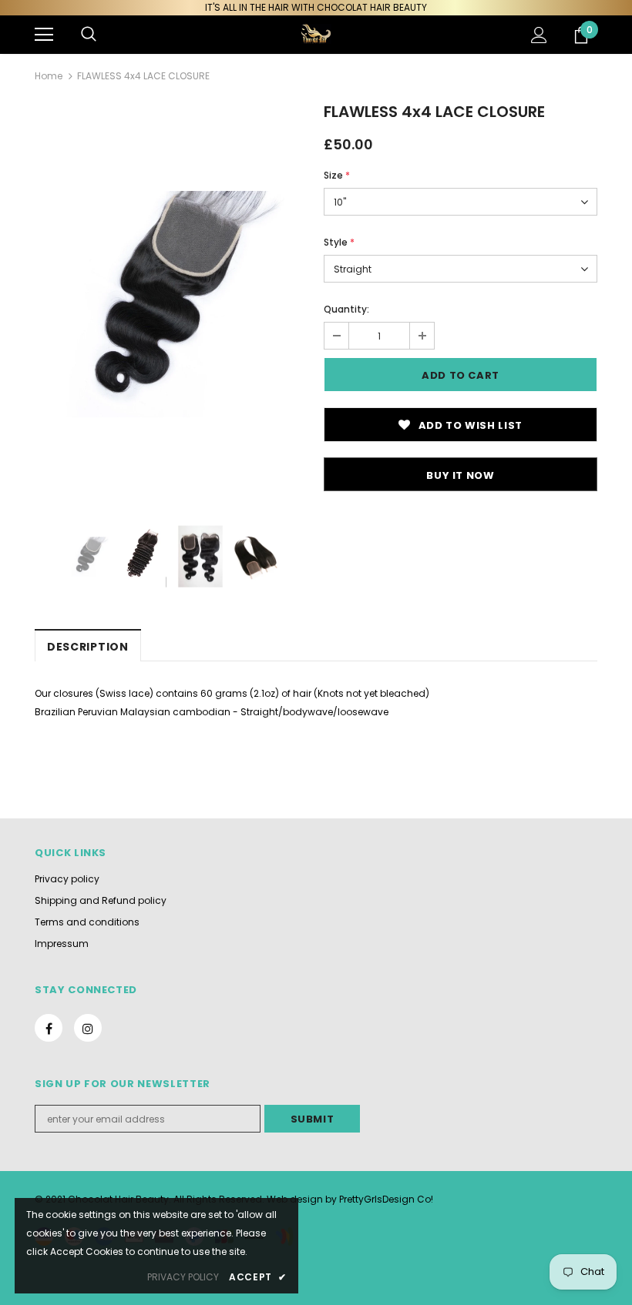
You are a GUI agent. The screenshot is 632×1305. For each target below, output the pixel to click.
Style (339, 242)
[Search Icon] (88, 34)
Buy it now (460, 475)
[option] (171, 304)
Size (337, 175)
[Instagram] (88, 1028)
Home (48, 75)
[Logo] (316, 34)
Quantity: (346, 309)
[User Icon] (539, 35)
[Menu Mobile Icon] (44, 34)
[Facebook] (48, 1028)
